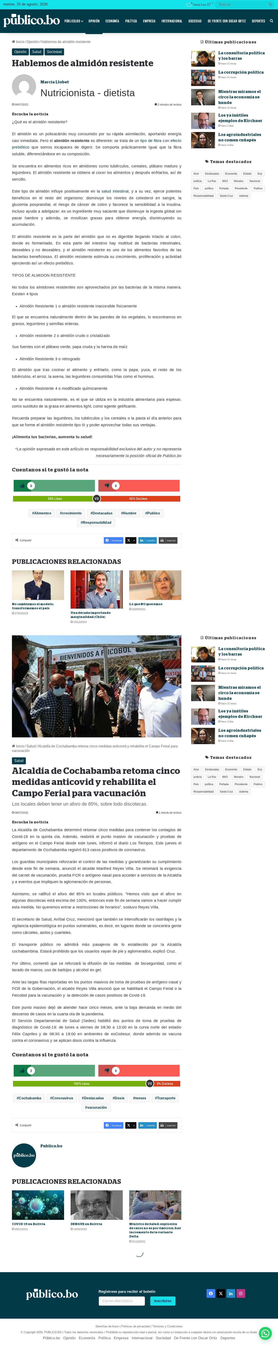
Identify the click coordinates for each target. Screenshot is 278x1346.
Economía (112, 21)
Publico (153, 513)
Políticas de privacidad (135, 1326)
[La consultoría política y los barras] (203, 58)
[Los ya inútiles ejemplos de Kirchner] (203, 121)
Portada (224, 188)
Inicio (19, 42)
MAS (225, 181)
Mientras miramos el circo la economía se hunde (239, 97)
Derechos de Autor (107, 1326)
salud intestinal (115, 191)
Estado (247, 173)
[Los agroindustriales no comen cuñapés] (203, 140)
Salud (36, 52)
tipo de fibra (151, 141)
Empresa (149, 21)
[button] (265, 1333)
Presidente (241, 188)
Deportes (258, 21)
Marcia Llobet (54, 82)
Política (131, 21)
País (196, 188)
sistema (243, 195)
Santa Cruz (226, 195)
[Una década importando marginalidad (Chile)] (97, 589)
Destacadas (103, 513)
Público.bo (72, 21)
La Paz (212, 181)
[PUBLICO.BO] (31, 21)
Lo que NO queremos (145, 604)
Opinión (94, 21)
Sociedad (195, 21)
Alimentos (42, 513)
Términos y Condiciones (167, 1326)
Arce (196, 173)
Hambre (129, 513)
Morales (238, 181)
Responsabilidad (97, 522)
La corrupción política (241, 72)
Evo (260, 173)
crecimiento (72, 513)
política (209, 188)
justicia (198, 181)
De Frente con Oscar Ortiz (227, 21)
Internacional (172, 21)
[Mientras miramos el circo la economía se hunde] (203, 97)
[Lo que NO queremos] (155, 585)
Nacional (255, 181)
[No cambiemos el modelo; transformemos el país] (38, 585)
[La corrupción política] (203, 78)
